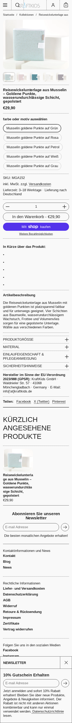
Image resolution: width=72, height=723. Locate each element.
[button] (17, 5)
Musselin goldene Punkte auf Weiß (32, 156)
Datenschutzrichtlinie (47, 711)
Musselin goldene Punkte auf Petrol (33, 147)
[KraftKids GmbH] (36, 5)
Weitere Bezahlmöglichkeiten (36, 233)
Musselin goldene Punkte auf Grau (32, 166)
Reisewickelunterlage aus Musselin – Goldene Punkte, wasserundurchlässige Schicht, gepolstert (18, 475)
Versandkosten (40, 184)
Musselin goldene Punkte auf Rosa (32, 138)
